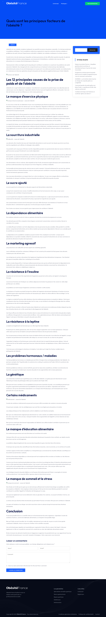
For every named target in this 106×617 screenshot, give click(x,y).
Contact (97, 614)
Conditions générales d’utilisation (67, 614)
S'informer (81, 591)
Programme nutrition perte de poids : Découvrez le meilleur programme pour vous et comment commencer (86, 74)
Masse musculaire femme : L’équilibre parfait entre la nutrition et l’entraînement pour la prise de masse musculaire (85, 67)
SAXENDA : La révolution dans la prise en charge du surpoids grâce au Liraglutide (85, 80)
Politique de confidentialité (86, 614)
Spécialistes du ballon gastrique (62, 591)
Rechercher (92, 50)
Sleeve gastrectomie (59, 594)
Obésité (13, 44)
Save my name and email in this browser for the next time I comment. (27, 565)
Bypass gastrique (58, 597)
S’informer (56, 3)
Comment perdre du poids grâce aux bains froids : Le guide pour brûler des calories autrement (85, 87)
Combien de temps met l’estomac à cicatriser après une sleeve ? (85, 92)
